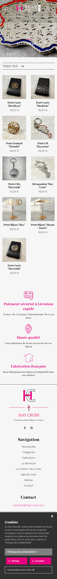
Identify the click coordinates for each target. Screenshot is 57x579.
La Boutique (29, 463)
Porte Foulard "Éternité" (14, 145)
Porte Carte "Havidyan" (14, 104)
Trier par (10, 66)
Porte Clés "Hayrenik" (14, 186)
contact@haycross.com (28, 505)
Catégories (28, 452)
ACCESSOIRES (20, 29)
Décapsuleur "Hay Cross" (42, 186)
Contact (28, 485)
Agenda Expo (28, 474)
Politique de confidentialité (21, 552)
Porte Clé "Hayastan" (42, 145)
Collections (28, 457)
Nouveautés (28, 446)
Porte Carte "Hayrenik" (14, 267)
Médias (28, 480)
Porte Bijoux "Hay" (14, 225)
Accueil (6, 29)
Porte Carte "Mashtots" (42, 104)
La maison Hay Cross (28, 468)
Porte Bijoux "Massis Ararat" (42, 226)
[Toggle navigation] (4, 8)
